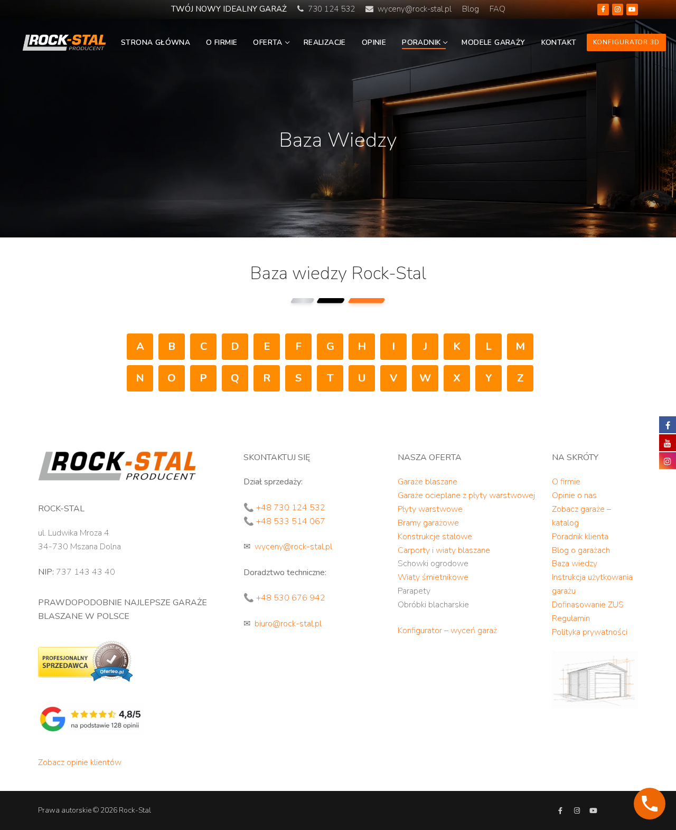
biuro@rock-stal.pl (288, 623)
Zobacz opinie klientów (79, 762)
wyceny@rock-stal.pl (415, 9)
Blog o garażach (581, 550)
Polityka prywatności (589, 632)
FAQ (497, 9)
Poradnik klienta (580, 536)
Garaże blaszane (427, 482)
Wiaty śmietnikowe (433, 577)
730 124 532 (329, 9)
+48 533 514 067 (290, 521)
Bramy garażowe (428, 523)
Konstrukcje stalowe (435, 536)
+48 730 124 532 (290, 507)
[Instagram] (618, 9)
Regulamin (571, 618)
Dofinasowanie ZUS (588, 604)
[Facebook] (603, 9)
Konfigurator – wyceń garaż (447, 630)
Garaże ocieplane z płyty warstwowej (466, 495)
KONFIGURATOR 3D (626, 42)
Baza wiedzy (574, 563)
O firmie (566, 482)
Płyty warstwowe (430, 509)
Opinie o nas (574, 495)
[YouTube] (632, 9)
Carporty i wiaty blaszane (444, 550)
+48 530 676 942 (290, 598)
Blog (470, 9)
